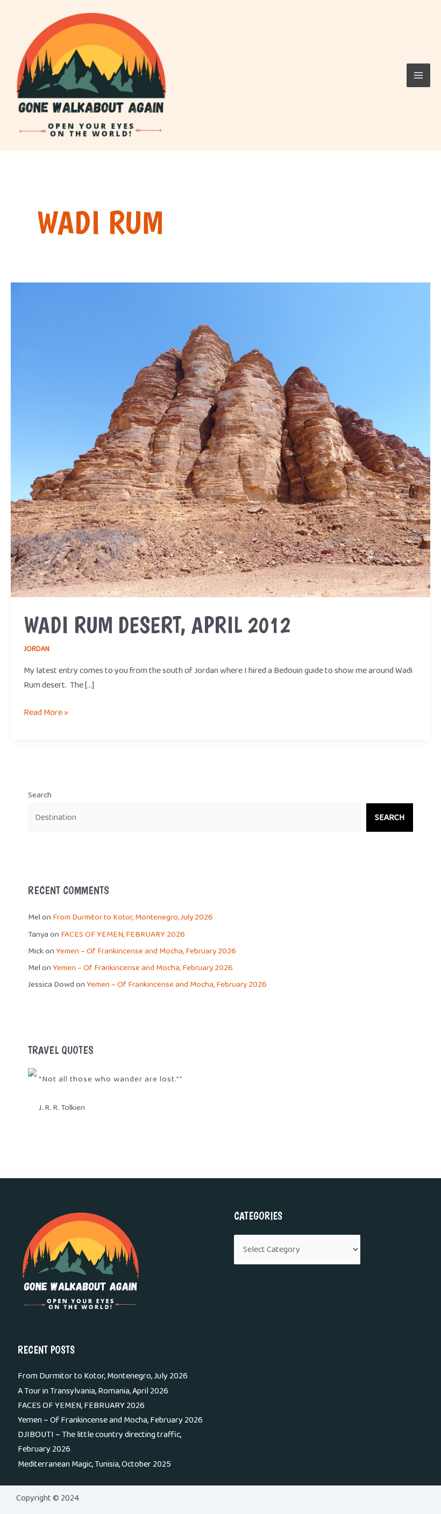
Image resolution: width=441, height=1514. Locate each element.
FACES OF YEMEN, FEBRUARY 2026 (123, 935)
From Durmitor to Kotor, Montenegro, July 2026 (133, 917)
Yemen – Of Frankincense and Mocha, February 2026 (146, 951)
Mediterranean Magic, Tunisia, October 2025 (94, 1464)
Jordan (36, 649)
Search (40, 795)
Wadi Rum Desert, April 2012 (157, 624)
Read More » (46, 712)
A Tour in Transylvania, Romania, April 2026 (93, 1391)
